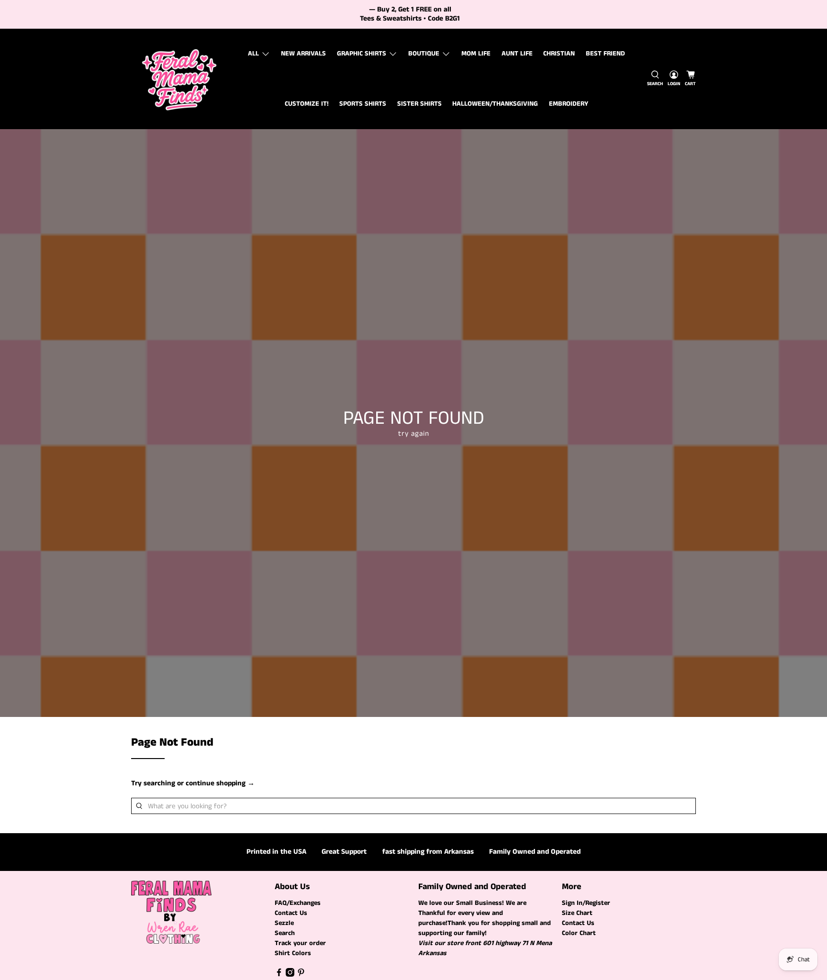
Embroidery (568, 104)
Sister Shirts (419, 104)
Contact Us (291, 913)
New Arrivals (303, 53)
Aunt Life (517, 53)
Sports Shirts (362, 104)
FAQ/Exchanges (298, 903)
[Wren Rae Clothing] (179, 79)
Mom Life (476, 53)
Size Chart (577, 913)
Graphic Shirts (361, 53)
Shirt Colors (293, 953)
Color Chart (579, 933)
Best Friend (605, 53)
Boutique (423, 53)
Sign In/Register (586, 903)
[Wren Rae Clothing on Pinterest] (301, 975)
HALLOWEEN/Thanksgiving (495, 104)
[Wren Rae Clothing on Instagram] (290, 975)
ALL (253, 53)
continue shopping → (220, 783)
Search (285, 933)
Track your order (300, 943)
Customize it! (307, 104)
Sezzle (284, 923)
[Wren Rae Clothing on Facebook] (279, 975)
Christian (559, 53)
